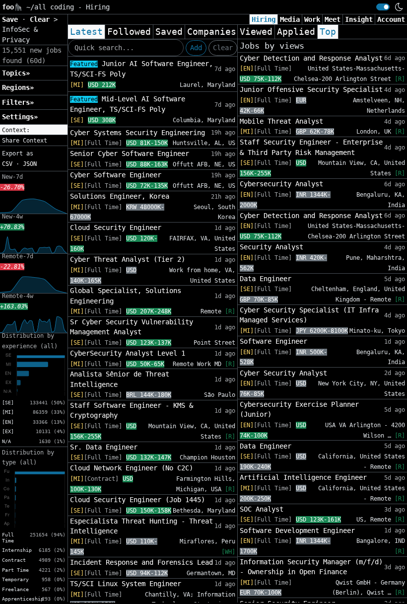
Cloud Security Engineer (115, 227)
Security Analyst (271, 247)
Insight (359, 19)
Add (196, 48)
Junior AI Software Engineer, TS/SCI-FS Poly (141, 69)
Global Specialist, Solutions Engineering (125, 295)
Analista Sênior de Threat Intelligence (119, 379)
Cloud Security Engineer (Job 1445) (137, 500)
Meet (332, 19)
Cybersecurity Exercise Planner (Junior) (299, 409)
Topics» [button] (16, 73)
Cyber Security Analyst (283, 373)
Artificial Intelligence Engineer (303, 477)
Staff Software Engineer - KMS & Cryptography (131, 410)
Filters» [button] (18, 102)
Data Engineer (265, 279)
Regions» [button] (18, 87)
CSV (7, 163)
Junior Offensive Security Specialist (311, 89)
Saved (169, 32)
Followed (129, 32)
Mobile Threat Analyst (281, 121)
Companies (211, 32)
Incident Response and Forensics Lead (141, 562)
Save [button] (12, 19)
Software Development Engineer (297, 530)
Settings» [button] (20, 117)
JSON (30, 163)
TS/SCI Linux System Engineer (125, 584)
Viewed (256, 32)
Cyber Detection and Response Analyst (311, 58)
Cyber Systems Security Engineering (137, 133)
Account (391, 19)
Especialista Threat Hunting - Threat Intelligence (141, 526)
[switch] (383, 6)
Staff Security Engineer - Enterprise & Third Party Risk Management (311, 147)
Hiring (263, 19)
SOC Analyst (261, 509)
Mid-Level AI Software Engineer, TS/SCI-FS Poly (127, 104)
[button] (34, 130)
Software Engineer (273, 341)
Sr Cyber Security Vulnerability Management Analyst (131, 327)
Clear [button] (42, 19)
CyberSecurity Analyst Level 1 (127, 353)
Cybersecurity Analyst (281, 184)
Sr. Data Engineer (103, 447)
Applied (296, 32)
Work (312, 19)
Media (290, 19)
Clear (223, 48)
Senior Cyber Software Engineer (129, 153)
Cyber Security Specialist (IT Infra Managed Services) (309, 315)
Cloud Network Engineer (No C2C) (131, 468)
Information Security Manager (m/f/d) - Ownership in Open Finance (311, 567)
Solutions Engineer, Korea (119, 196)
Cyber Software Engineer (115, 175)
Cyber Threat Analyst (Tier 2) (127, 259)
